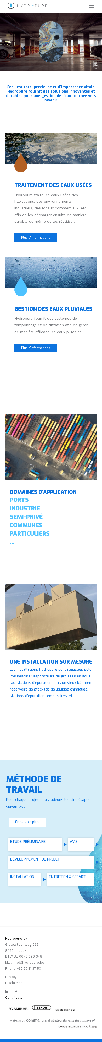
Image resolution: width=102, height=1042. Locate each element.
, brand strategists (38, 1020)
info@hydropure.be (28, 962)
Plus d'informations (35, 238)
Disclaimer (13, 983)
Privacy (11, 977)
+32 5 (21, 968)
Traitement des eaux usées (53, 185)
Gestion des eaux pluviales (53, 309)
